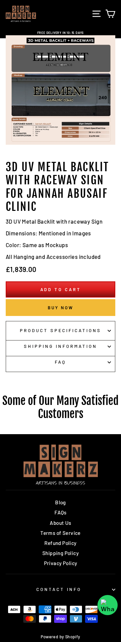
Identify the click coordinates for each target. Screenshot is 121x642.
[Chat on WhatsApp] (107, 605)
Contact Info (58, 589)
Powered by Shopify (60, 636)
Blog (60, 502)
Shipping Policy (60, 553)
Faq (60, 362)
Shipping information (60, 346)
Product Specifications (60, 330)
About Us (60, 523)
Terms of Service (60, 533)
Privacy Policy (60, 563)
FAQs (60, 512)
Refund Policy (60, 543)
